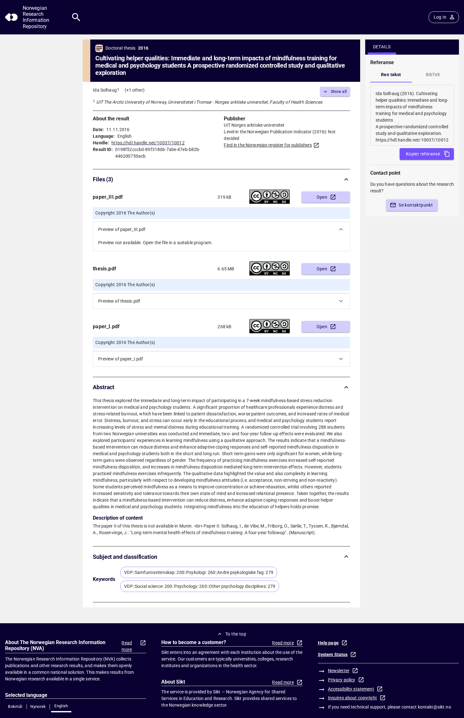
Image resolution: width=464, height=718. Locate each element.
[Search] (76, 17)
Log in (440, 17)
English (61, 705)
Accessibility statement (351, 688)
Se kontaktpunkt (416, 205)
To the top (235, 634)
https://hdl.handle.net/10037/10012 (147, 142)
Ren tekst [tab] (391, 74)
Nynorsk (38, 706)
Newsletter (338, 670)
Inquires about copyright (352, 697)
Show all (339, 91)
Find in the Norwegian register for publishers (268, 145)
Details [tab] (382, 46)
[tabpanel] (412, 115)
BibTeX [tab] (433, 74)
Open (322, 197)
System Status (333, 654)
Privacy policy (341, 679)
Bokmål (15, 706)
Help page (328, 642)
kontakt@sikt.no (434, 706)
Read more (127, 646)
